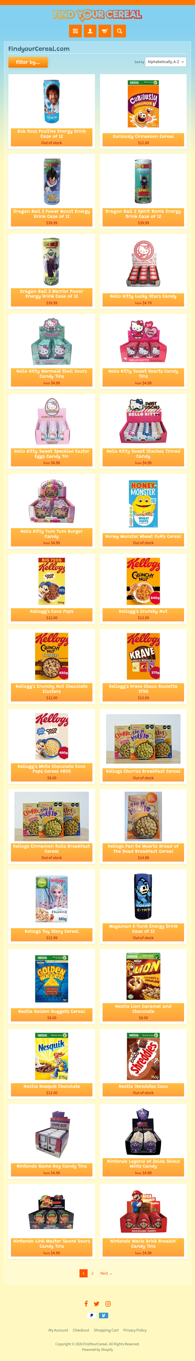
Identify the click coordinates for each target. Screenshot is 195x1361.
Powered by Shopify (97, 1349)
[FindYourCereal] (97, 15)
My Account (58, 1330)
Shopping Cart (106, 1330)
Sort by (139, 62)
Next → (106, 1273)
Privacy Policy (135, 1330)
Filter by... (28, 62)
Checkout (81, 1330)
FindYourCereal (95, 1344)
